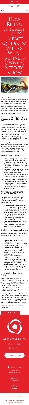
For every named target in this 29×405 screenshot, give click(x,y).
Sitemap (20, 396)
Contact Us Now (14, 355)
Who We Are (14, 380)
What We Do (14, 379)
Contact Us (4, 306)
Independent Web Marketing (14, 402)
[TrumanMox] (14, 7)
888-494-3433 (14, 1)
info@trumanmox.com (14, 3)
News (14, 14)
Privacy (14, 388)
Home (14, 377)
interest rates (5, 100)
